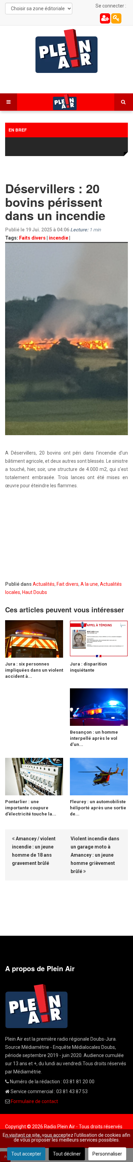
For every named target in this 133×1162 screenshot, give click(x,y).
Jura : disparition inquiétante (88, 667)
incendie (58, 238)
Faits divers (32, 238)
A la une (89, 584)
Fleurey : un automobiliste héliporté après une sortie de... (98, 807)
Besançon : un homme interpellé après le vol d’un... (94, 738)
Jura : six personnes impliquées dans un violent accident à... (34, 670)
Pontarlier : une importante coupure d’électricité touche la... (30, 807)
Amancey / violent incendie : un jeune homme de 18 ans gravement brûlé (34, 851)
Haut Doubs (34, 592)
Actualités (44, 584)
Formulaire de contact (34, 1101)
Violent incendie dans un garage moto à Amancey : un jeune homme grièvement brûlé (95, 855)
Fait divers (67, 584)
